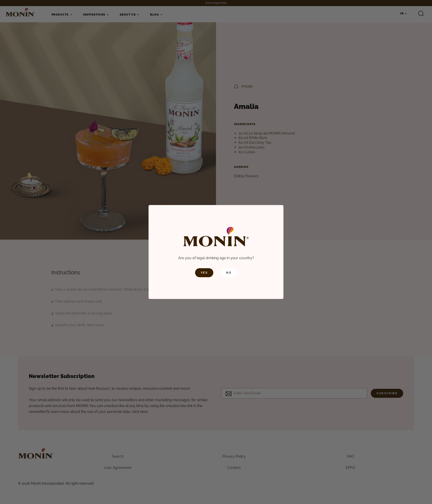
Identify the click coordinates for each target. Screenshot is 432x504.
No (228, 272)
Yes (204, 272)
